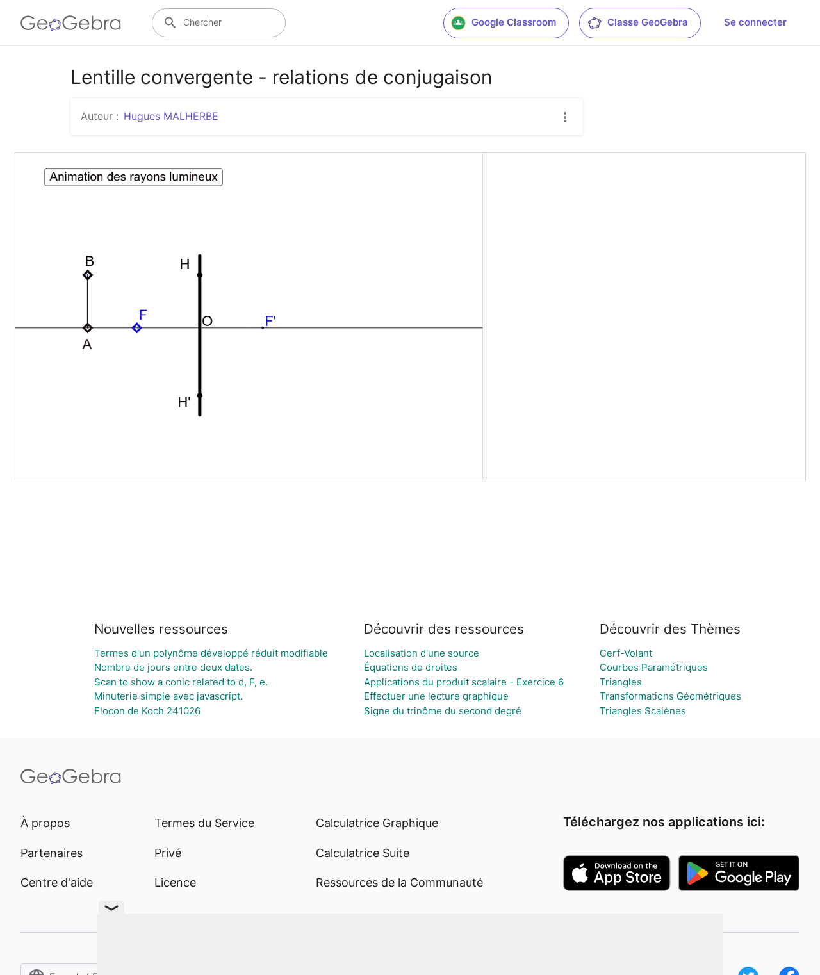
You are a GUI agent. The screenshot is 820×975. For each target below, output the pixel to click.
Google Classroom (514, 22)
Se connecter (755, 22)
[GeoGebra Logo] (70, 23)
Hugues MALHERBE (171, 116)
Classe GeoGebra (647, 22)
